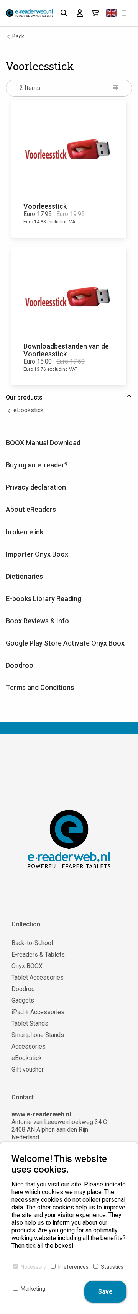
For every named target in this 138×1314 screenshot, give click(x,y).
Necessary (33, 1267)
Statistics (112, 1267)
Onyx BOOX (27, 966)
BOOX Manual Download (43, 443)
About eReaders (31, 509)
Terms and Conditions (40, 687)
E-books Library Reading (43, 599)
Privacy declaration (36, 487)
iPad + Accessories (38, 1012)
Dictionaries (24, 576)
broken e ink (24, 532)
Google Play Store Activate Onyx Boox (65, 643)
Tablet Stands (30, 1023)
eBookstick (28, 410)
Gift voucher (28, 1069)
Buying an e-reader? (37, 465)
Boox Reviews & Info (37, 621)
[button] (111, 13)
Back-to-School (32, 943)
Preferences (73, 1267)
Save (105, 1291)
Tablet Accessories (38, 977)
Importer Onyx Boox (37, 554)
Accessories (29, 1046)
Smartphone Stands (38, 1035)
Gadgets (23, 1000)
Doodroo (19, 665)
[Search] (64, 13)
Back (17, 36)
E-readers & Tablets (38, 954)
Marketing (33, 1289)
